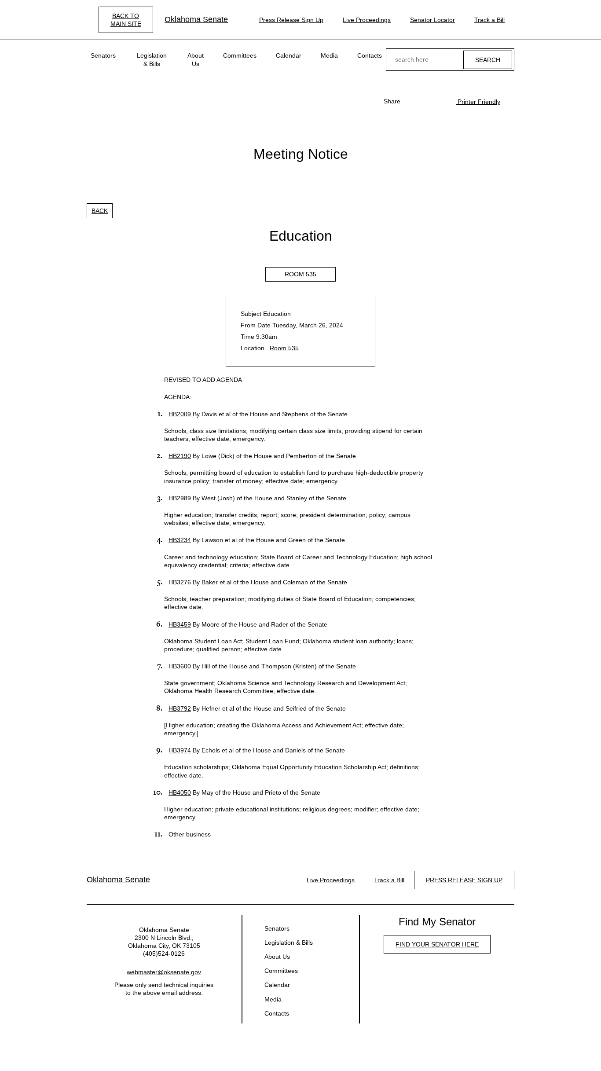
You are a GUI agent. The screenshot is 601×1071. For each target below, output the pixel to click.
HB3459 (180, 624)
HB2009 (180, 414)
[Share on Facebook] (412, 101)
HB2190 (180, 455)
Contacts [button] (369, 55)
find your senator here (437, 944)
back (100, 210)
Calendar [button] (288, 55)
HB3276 (180, 582)
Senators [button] (103, 55)
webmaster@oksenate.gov (164, 972)
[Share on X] (426, 101)
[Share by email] (440, 101)
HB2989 (180, 498)
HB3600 (180, 666)
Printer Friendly (478, 101)
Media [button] (329, 55)
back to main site (125, 19)
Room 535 (300, 274)
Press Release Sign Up (291, 19)
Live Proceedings (367, 19)
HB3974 (180, 750)
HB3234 (180, 539)
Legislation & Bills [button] (152, 59)
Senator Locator (432, 19)
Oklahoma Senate (196, 19)
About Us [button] (195, 59)
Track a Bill (489, 19)
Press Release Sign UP (464, 880)
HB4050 (180, 792)
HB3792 (180, 708)
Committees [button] (240, 55)
